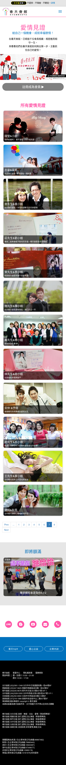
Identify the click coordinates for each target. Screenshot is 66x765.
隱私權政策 (27, 672)
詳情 (53, 2)
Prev (6, 524)
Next (6, 529)
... (13, 524)
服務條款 (39, 672)
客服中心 (16, 672)
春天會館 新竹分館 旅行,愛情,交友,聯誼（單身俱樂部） (24, 719)
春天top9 (12, 648)
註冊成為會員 (31, 87)
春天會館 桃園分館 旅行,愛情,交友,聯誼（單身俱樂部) (24, 716)
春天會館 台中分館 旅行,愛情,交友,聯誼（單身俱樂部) (24, 721)
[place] (57, 624)
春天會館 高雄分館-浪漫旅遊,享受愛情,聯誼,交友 (22, 727)
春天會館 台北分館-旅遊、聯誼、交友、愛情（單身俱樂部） (26, 713)
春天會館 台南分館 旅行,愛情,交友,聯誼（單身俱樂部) (24, 724)
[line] (8, 624)
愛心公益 (33, 648)
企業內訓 (53, 648)
